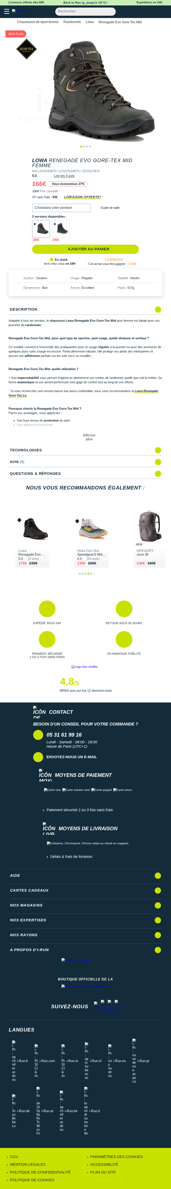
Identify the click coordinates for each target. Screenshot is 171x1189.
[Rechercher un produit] (110, 11)
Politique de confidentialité (40, 1172)
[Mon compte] (155, 11)
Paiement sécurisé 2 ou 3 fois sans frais (80, 810)
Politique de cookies (32, 1180)
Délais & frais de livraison (71, 857)
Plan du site (103, 1172)
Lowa (90, 22)
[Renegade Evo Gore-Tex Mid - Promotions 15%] (61, 229)
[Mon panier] (164, 11)
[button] (61, 208)
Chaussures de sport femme (38, 22)
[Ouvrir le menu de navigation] (6, 11)
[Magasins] (147, 11)
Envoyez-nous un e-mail (72, 757)
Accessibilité (104, 1164)
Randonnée (72, 22)
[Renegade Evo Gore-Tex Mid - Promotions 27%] (41, 229)
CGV (14, 1157)
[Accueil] (10, 22)
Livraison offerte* (82, 197)
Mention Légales (27, 1164)
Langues (21, 1030)
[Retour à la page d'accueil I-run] (21, 11)
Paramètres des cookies (116, 1157)
